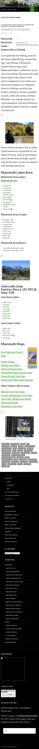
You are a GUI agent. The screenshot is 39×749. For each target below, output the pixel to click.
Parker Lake (7, 313)
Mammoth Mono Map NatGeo (17, 379)
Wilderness (20, 26)
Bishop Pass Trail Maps (13, 391)
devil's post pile (29, 446)
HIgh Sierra (16, 452)
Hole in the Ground (10, 511)
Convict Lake (7, 188)
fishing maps (28, 450)
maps (15, 459)
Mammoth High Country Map (16, 372)
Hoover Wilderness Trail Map (16, 395)
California (6, 446)
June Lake (6, 311)
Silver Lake (6, 316)
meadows (23, 459)
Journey (7, 622)
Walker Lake (7, 318)
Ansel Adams (15, 444)
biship (23, 444)
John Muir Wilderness (9, 457)
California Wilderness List (13, 578)
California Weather (11, 632)
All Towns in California (12, 495)
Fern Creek (6, 330)
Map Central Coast (11, 588)
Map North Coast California (14, 602)
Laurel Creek (7, 233)
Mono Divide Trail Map (13, 376)
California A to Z (11, 568)
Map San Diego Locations (13, 608)
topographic (12, 464)
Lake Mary (6, 199)
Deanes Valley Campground (13, 528)
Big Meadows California (12, 514)
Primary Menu (36, 9)
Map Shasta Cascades (12, 615)
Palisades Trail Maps (12, 406)
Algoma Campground (11, 521)
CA (28, 444)
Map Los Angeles (11, 598)
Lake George (7, 192)
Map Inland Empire (11, 595)
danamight (34, 45)
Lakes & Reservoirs (28, 25)
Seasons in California (12, 639)
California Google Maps (13, 571)
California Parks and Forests (14, 575)
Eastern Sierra (7, 450)
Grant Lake (6, 309)
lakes (27, 457)
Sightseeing (4, 26)
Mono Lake (15, 461)
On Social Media (10, 635)
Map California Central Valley (14, 581)
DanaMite (8, 531)
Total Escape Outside (9, 10)
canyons (13, 446)
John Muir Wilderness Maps (16, 398)
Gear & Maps (10, 485)
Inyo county (6, 455)
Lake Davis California (11, 541)
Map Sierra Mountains (12, 618)
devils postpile (7, 448)
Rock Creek (6, 238)
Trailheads (12, 26)
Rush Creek (6, 333)
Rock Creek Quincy (10, 538)
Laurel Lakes (7, 197)
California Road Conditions (14, 628)
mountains (24, 461)
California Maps (6, 25)
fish (14, 450)
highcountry (25, 452)
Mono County (32, 459)
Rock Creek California (11, 535)
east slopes (22, 448)
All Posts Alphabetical (12, 492)
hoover (34, 452)
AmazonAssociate (27, 715)
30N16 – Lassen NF (10, 518)
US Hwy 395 (27, 464)
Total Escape (8, 478)
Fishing (19, 25)
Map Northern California (13, 605)
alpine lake (6, 444)
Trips (8, 488)
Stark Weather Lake (21, 42)
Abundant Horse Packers (11, 439)
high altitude (6, 452)
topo (4, 464)
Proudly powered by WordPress (9, 746)
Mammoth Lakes (7, 459)
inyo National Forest (18, 455)
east (15, 448)
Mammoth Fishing (16, 29)
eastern (30, 448)
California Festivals (11, 625)
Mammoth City (9, 180)
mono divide (6, 461)
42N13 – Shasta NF (10, 525)
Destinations (8, 565)
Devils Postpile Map (11, 368)
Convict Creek (7, 224)
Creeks (14, 25)
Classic (9, 481)
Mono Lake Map (9, 402)
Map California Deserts (12, 585)
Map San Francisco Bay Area (14, 612)
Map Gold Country (11, 591)
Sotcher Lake (7, 202)
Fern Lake (6, 304)
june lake (20, 457)
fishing (20, 450)
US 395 (20, 464)
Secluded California (10, 642)
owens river (33, 461)
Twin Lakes (6, 209)
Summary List (9, 499)
